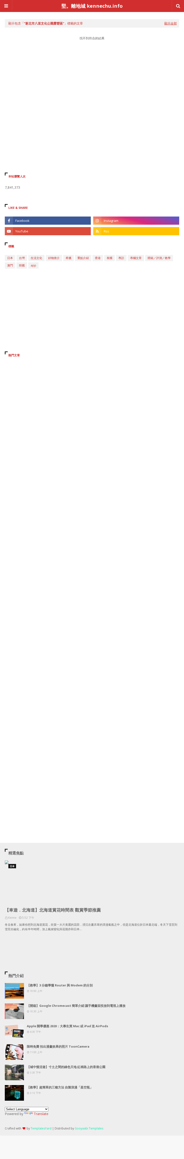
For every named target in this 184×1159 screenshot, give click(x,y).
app (33, 265)
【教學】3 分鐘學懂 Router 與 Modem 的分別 (60, 985)
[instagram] (136, 221)
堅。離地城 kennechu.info (92, 6)
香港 (98, 258)
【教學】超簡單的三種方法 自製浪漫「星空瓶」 (60, 1087)
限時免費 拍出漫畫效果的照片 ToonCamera (58, 1046)
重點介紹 (83, 258)
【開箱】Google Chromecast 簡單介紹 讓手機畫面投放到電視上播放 (76, 1005)
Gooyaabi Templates (89, 1128)
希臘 (68, 258)
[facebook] (48, 221)
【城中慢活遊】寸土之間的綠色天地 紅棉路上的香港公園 (66, 1067)
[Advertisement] (92, 89)
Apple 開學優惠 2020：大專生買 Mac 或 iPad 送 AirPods (67, 1026)
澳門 (10, 265)
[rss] (136, 231)
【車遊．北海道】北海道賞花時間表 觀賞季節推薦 (53, 910)
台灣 (22, 258)
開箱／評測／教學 (159, 258)
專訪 (121, 258)
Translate (41, 1113)
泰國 (109, 258)
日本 (10, 258)
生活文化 (36, 258)
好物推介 (54, 258)
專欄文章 (136, 258)
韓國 (22, 265)
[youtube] (48, 231)
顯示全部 (170, 23)
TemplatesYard (41, 1128)
